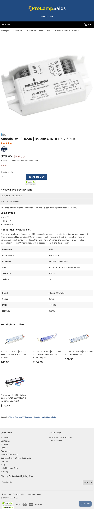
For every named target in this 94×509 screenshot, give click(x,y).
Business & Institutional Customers (16, 458)
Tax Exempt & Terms (9, 454)
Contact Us (5, 441)
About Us (5, 437)
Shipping (4, 444)
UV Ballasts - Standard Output (38, 31)
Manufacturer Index (33, 494)
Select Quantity (7, 172)
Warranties (5, 451)
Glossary (4, 471)
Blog (3, 464)
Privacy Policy (6, 494)
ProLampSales (6, 31)
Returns (4, 448)
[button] (6, 143)
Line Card (5, 461)
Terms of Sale (18, 494)
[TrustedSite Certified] (30, 182)
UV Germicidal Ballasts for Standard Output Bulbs (39, 417)
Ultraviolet (19, 31)
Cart (90, 24)
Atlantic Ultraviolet (15, 417)
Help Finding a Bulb (9, 468)
